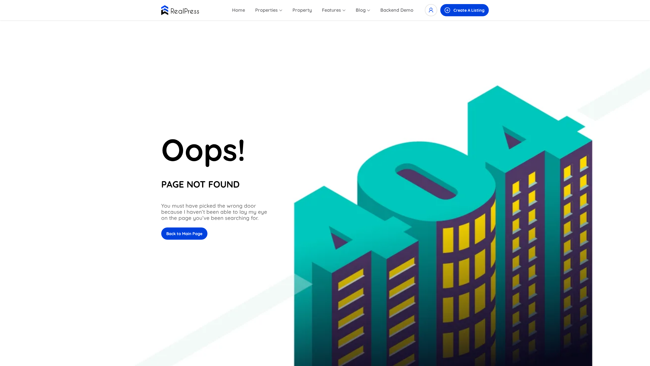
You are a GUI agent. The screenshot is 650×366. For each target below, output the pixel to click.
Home (238, 10)
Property (302, 10)
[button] (464, 10)
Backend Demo (396, 10)
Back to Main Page (184, 233)
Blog (361, 10)
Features (331, 10)
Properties (266, 10)
